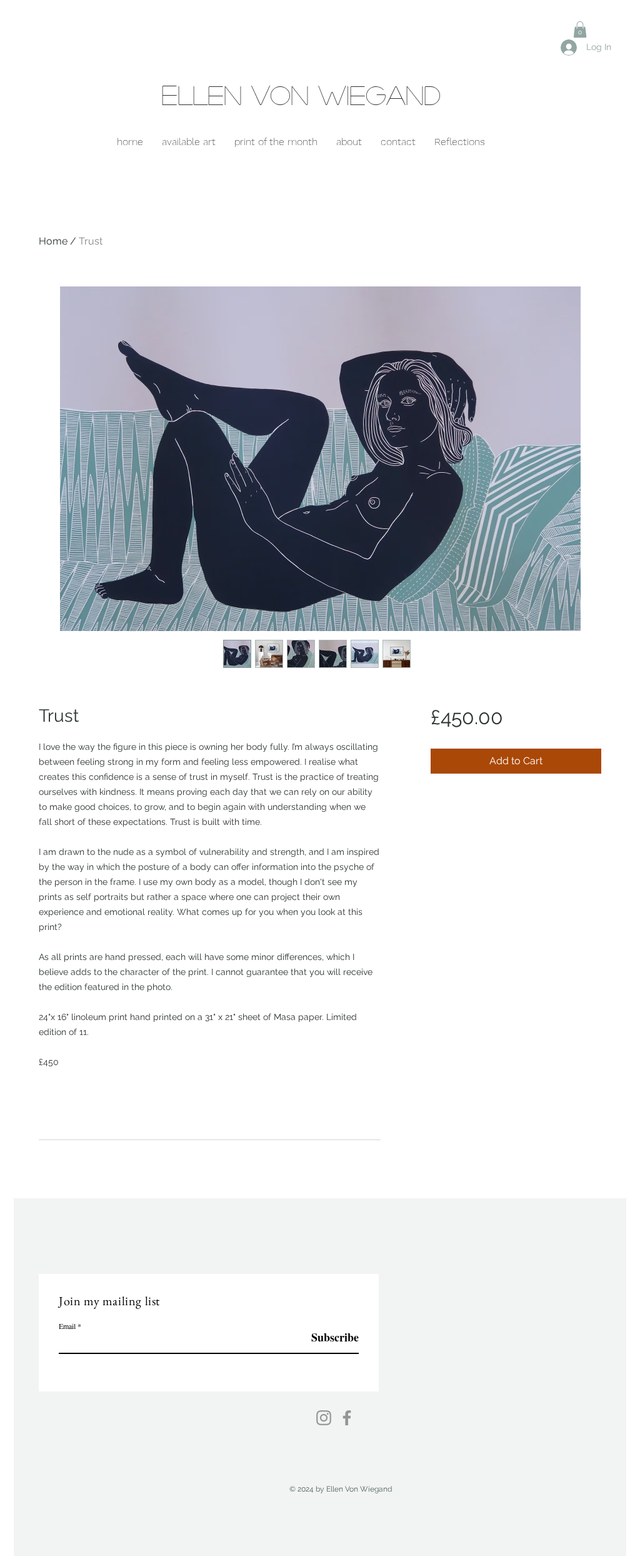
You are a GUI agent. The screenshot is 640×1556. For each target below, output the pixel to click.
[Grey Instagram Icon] (324, 1418)
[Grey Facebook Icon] (347, 1418)
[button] (580, 29)
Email (67, 1326)
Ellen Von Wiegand (301, 94)
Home (53, 241)
